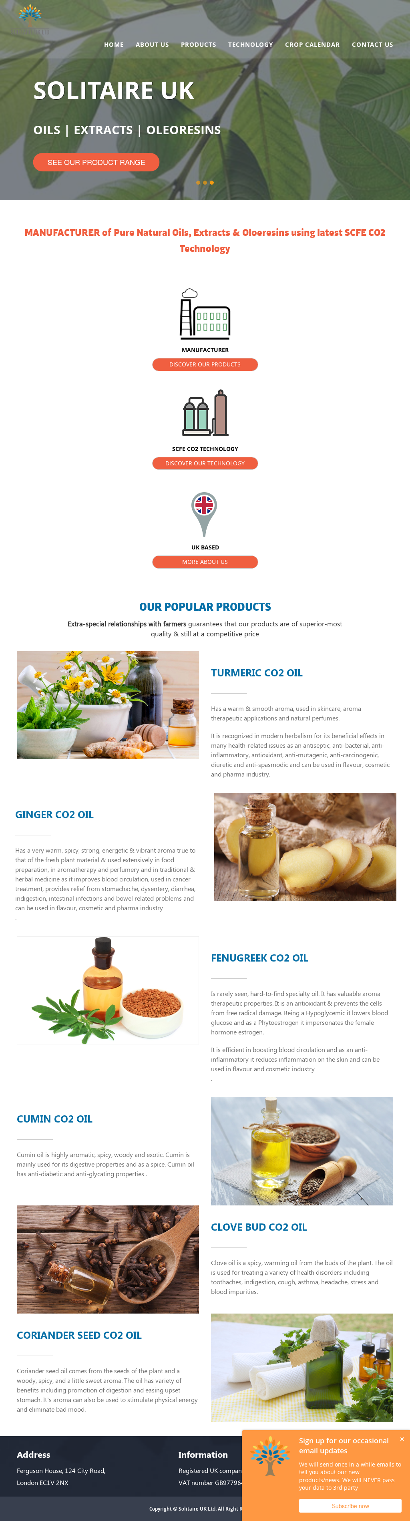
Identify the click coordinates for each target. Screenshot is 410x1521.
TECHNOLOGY (250, 44)
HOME (114, 44)
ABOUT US (152, 44)
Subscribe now (350, 1506)
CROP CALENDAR (312, 44)
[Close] (402, 1438)
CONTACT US (372, 44)
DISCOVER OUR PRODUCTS (205, 364)
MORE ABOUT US (205, 561)
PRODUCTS (198, 44)
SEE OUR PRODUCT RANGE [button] (96, 162)
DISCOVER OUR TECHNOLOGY (205, 463)
